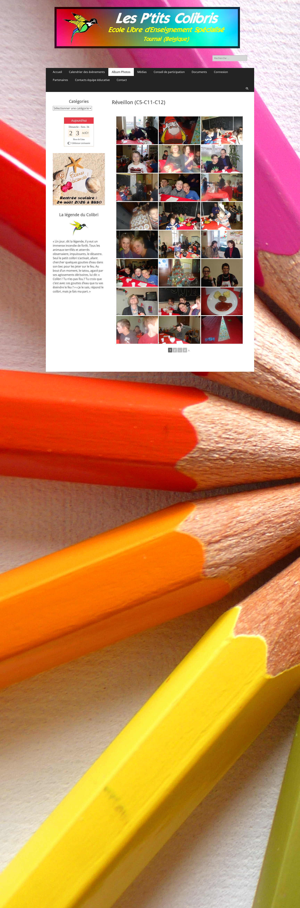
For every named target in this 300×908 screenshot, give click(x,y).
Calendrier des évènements (87, 72)
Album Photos (121, 72)
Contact (122, 80)
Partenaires (60, 80)
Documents (199, 72)
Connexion (221, 72)
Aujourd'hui (79, 120)
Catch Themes (191, 376)
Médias (142, 72)
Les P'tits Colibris (128, 376)
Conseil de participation (169, 72)
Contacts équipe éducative (92, 80)
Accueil (57, 72)
